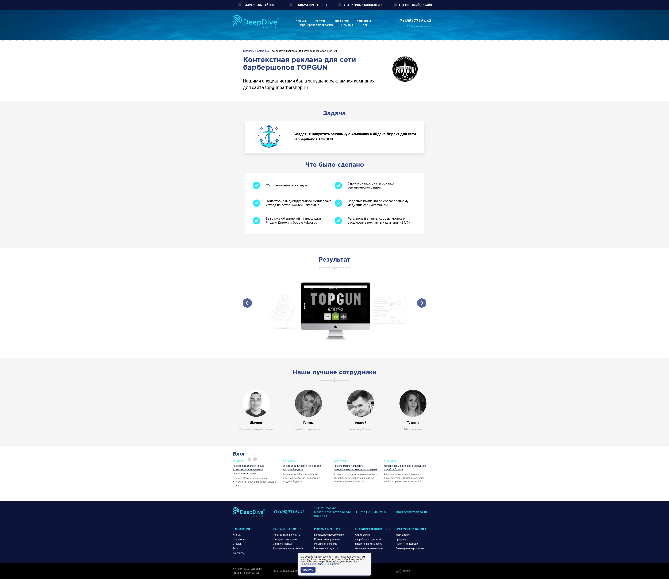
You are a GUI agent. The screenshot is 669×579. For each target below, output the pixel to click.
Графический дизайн (415, 5)
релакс (406, 570)
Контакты (363, 20)
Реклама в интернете (311, 5)
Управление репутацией (369, 548)
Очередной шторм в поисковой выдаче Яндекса (302, 467)
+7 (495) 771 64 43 (414, 21)
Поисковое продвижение (329, 534)
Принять (308, 570)
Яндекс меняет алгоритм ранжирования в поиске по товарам (355, 467)
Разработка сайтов (259, 5)
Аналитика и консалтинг (363, 5)
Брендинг (401, 539)
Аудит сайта (362, 534)
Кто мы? (301, 20)
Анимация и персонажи (410, 548)
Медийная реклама (325, 543)
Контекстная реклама (327, 539)
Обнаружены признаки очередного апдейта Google (405, 467)
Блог (364, 25)
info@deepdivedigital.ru (411, 512)
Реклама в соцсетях (326, 548)
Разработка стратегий (368, 539)
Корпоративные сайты (287, 534)
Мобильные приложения (288, 548)
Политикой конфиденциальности (320, 564)
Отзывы (347, 25)
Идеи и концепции (407, 543)
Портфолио (341, 20)
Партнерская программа (316, 25)
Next (255, 459)
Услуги (320, 20)
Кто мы (237, 534)
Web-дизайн (403, 534)
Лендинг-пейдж (282, 543)
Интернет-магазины (285, 539)
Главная (248, 50)
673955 (255, 573)
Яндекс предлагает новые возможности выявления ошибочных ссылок (248, 469)
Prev (249, 459)
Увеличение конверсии (368, 543)
